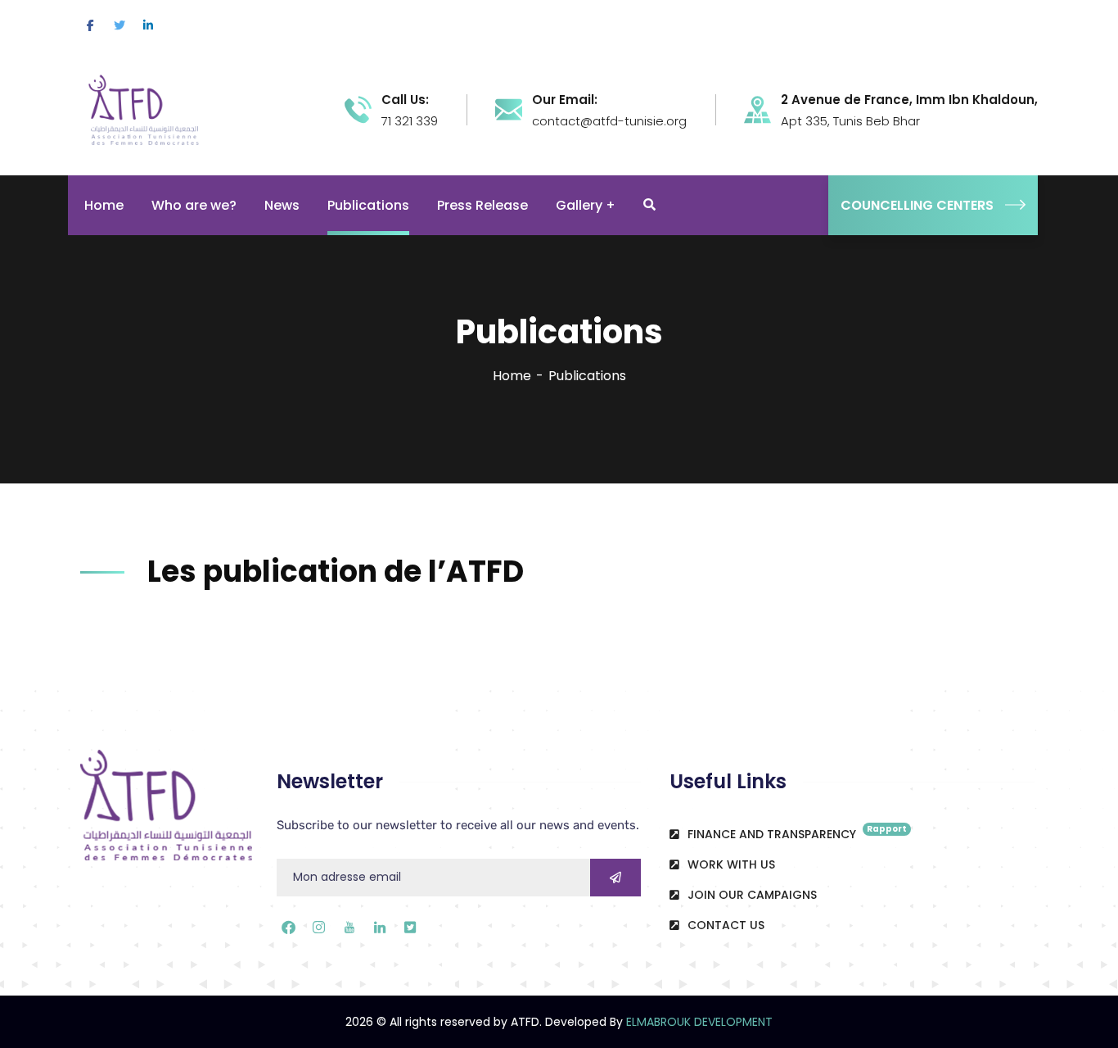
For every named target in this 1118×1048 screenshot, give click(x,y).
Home (512, 375)
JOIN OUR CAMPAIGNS (750, 895)
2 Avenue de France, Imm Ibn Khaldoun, (909, 100)
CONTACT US (724, 925)
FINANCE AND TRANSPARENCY (795, 832)
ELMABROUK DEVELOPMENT (699, 1022)
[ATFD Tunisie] (160, 108)
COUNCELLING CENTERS (917, 205)
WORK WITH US (729, 864)
